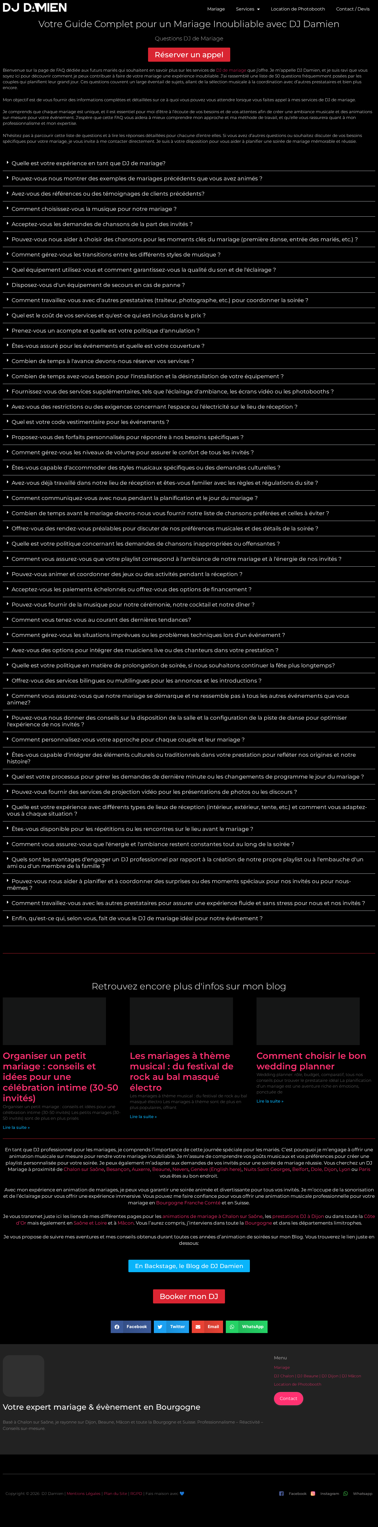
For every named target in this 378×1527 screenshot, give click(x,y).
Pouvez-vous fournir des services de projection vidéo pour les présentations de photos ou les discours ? (154, 792)
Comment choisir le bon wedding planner (311, 1061)
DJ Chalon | (285, 1375)
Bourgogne (258, 1223)
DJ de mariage (231, 70)
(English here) (225, 1169)
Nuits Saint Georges (267, 1169)
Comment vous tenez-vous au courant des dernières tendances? (101, 619)
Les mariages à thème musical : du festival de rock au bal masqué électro (182, 1071)
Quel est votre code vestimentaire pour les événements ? (90, 422)
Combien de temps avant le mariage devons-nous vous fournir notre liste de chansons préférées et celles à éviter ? (170, 513)
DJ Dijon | (332, 1375)
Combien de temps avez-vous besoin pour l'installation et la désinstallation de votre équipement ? (148, 376)
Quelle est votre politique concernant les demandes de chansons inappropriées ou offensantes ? (146, 543)
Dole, (317, 1169)
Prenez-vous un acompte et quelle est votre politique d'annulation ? (106, 330)
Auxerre (141, 1169)
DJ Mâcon (351, 1375)
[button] (189, 163)
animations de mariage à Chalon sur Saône (212, 1216)
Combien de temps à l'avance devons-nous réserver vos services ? (103, 361)
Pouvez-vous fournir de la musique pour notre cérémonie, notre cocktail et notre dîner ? (133, 604)
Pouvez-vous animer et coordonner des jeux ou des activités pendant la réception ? (127, 574)
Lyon (344, 1169)
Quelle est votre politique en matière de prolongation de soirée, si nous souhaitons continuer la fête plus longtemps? (173, 665)
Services (245, 9)
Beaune (161, 1169)
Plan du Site (115, 1493)
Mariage (216, 9)
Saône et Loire (90, 1223)
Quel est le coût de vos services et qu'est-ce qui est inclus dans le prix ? (109, 315)
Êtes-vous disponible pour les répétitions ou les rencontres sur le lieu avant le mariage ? (132, 829)
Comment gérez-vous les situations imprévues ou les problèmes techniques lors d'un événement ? (148, 635)
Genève (199, 1169)
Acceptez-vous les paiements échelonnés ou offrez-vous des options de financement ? (132, 589)
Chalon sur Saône (84, 1169)
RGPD (136, 1493)
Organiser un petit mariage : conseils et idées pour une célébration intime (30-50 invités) (60, 1077)
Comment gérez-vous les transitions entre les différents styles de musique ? (116, 254)
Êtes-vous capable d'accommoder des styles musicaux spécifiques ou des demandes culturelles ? (146, 467)
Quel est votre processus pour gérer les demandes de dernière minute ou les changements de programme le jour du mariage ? (188, 776)
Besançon (118, 1169)
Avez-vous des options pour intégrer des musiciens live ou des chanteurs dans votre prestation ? (145, 650)
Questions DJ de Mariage (189, 38)
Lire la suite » (16, 1127)
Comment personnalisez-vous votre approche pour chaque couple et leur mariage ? (128, 739)
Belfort (300, 1169)
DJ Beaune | (309, 1375)
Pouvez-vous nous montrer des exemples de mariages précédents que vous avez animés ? (137, 178)
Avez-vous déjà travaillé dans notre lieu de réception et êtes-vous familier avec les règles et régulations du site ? (165, 482)
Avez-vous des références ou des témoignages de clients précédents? (108, 193)
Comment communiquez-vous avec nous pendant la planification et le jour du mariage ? (135, 498)
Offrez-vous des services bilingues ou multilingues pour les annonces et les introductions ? (137, 680)
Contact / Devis (353, 9)
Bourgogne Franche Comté (188, 1202)
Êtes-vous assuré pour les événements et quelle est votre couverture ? (108, 346)
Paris (364, 1169)
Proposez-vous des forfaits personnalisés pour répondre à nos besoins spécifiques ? (128, 437)
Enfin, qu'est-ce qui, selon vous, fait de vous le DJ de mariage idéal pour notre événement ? (137, 918)
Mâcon (126, 1223)
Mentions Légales (83, 1493)
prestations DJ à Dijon (297, 1216)
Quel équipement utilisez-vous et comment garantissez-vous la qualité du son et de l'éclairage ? (144, 269)
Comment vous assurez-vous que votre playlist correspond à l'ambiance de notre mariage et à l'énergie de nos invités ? (176, 559)
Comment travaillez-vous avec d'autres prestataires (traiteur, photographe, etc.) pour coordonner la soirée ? (160, 300)
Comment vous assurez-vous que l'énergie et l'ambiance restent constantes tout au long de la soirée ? (153, 844)
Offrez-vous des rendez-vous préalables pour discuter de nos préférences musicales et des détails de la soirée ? (165, 528)
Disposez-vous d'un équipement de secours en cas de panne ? (98, 285)
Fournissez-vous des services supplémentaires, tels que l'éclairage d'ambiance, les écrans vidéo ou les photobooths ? (173, 391)
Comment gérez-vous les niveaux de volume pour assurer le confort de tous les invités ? (133, 452)
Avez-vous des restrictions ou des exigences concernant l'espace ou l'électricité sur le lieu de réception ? (154, 406)
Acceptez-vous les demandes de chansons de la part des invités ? (102, 224)
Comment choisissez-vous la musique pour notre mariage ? (94, 209)
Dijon (330, 1169)
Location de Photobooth (298, 9)
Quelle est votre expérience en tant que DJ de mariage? (88, 163)
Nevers (180, 1169)
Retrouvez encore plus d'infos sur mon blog (189, 986)
